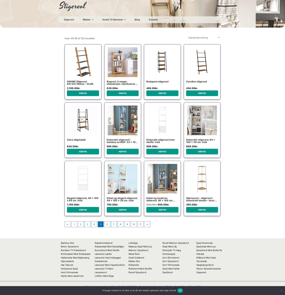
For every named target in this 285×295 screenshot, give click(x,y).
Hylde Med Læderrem (72, 276)
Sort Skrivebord (170, 257)
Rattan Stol (134, 261)
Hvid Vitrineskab (69, 272)
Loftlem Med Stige (104, 276)
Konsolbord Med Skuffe (107, 250)
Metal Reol (134, 254)
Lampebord (101, 272)
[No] (281, 290)
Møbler (87, 19)
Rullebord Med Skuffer (140, 268)
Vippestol (201, 272)
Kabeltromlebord (103, 243)
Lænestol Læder (103, 254)
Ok (180, 290)
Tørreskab (201, 261)
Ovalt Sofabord (136, 257)
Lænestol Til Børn (104, 268)
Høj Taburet (67, 265)
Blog (137, 19)
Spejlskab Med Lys (206, 246)
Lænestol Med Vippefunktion (110, 265)
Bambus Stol (67, 243)
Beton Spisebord (70, 246)
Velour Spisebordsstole (208, 268)
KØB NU (83, 93)
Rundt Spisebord (137, 272)
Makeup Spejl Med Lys (140, 246)
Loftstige (133, 243)
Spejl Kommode (204, 243)
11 (140, 224)
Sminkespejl (168, 254)
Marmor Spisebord (138, 250)
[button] (88, 20)
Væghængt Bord (204, 265)
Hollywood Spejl (69, 268)
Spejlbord (167, 272)
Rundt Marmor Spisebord (175, 243)
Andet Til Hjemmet (112, 19)
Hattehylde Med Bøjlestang (75, 257)
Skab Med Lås (169, 246)
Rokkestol (134, 265)
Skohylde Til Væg (171, 250)
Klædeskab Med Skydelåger (109, 246)
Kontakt (153, 19)
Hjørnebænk (67, 261)
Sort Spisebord (170, 261)
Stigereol (69, 19)
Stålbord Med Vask (206, 257)
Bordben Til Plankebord (73, 250)
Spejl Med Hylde (171, 268)
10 (134, 224)
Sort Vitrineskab (170, 265)
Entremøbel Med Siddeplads (76, 254)
